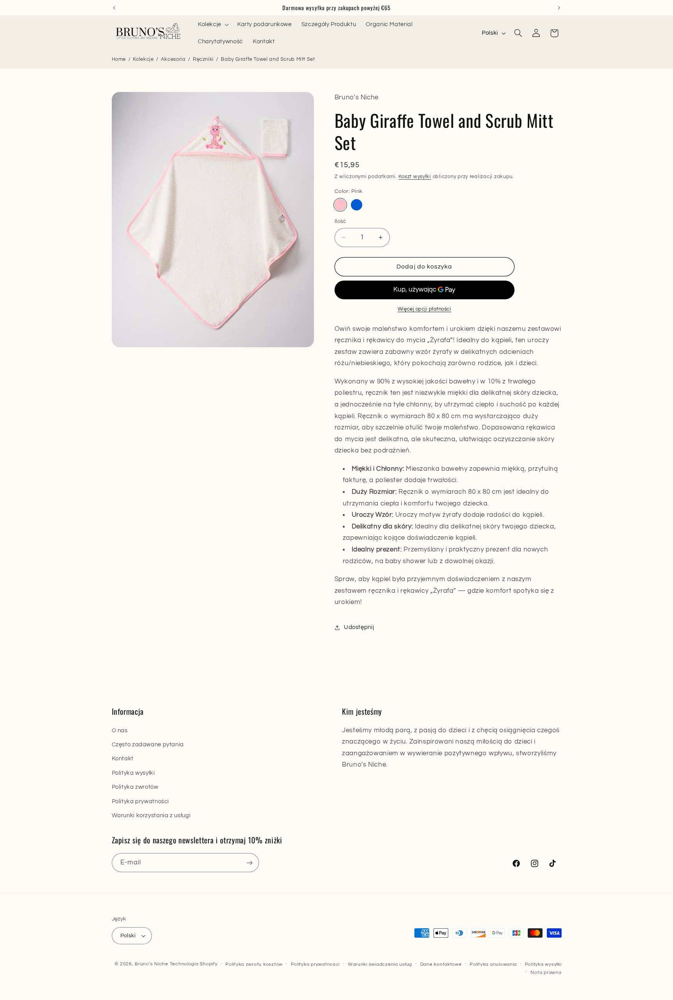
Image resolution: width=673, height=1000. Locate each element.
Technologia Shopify (194, 964)
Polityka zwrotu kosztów (254, 964)
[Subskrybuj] (249, 862)
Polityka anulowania (493, 964)
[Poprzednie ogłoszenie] (114, 8)
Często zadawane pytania (148, 744)
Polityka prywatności (140, 801)
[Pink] (340, 204)
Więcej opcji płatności (424, 309)
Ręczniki (203, 59)
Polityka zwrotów (135, 787)
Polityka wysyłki (133, 773)
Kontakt (123, 758)
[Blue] (356, 204)
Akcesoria (173, 59)
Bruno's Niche (151, 964)
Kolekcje (143, 59)
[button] (212, 24)
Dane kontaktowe (441, 964)
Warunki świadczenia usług (380, 964)
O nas (120, 730)
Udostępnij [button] (359, 627)
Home (119, 59)
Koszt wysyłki (414, 177)
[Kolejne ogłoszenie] (558, 8)
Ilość (341, 221)
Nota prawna (545, 972)
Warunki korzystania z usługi (151, 815)
